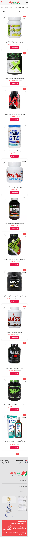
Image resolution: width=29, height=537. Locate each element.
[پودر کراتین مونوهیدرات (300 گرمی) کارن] (14, 209)
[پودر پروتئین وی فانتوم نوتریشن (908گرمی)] (14, 100)
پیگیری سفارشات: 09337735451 (7, 528)
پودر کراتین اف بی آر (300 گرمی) (14, 187)
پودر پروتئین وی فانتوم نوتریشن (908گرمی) (14, 114)
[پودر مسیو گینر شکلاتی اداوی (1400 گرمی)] (14, 390)
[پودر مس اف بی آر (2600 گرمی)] (14, 318)
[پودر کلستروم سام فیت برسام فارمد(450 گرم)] (14, 281)
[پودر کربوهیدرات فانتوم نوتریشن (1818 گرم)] (14, 245)
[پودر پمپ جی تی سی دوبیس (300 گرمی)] (14, 136)
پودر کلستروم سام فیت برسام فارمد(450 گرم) (14, 296)
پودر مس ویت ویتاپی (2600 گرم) (14, 368)
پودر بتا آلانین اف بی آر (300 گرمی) (14, 42)
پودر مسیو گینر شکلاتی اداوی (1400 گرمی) (14, 405)
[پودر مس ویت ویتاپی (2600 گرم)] (14, 354)
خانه (27, 7)
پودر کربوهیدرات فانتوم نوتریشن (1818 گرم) (14, 259)
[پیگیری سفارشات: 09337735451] (14, 528)
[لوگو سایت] (14, 2)
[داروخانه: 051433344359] (25, 528)
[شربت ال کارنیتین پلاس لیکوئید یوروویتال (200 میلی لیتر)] (14, 426)
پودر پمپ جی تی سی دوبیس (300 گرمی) (14, 151)
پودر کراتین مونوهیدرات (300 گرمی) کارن (14, 223)
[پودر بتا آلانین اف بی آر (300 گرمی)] (14, 27)
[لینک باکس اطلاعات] (19, 462)
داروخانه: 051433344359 (19, 528)
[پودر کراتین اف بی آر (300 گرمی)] (14, 172)
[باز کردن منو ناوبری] (27, 2)
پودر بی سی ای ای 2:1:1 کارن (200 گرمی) (14, 78)
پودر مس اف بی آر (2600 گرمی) (14, 332)
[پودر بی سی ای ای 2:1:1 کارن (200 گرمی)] (14, 64)
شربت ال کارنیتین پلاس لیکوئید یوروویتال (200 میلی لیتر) (14, 442)
